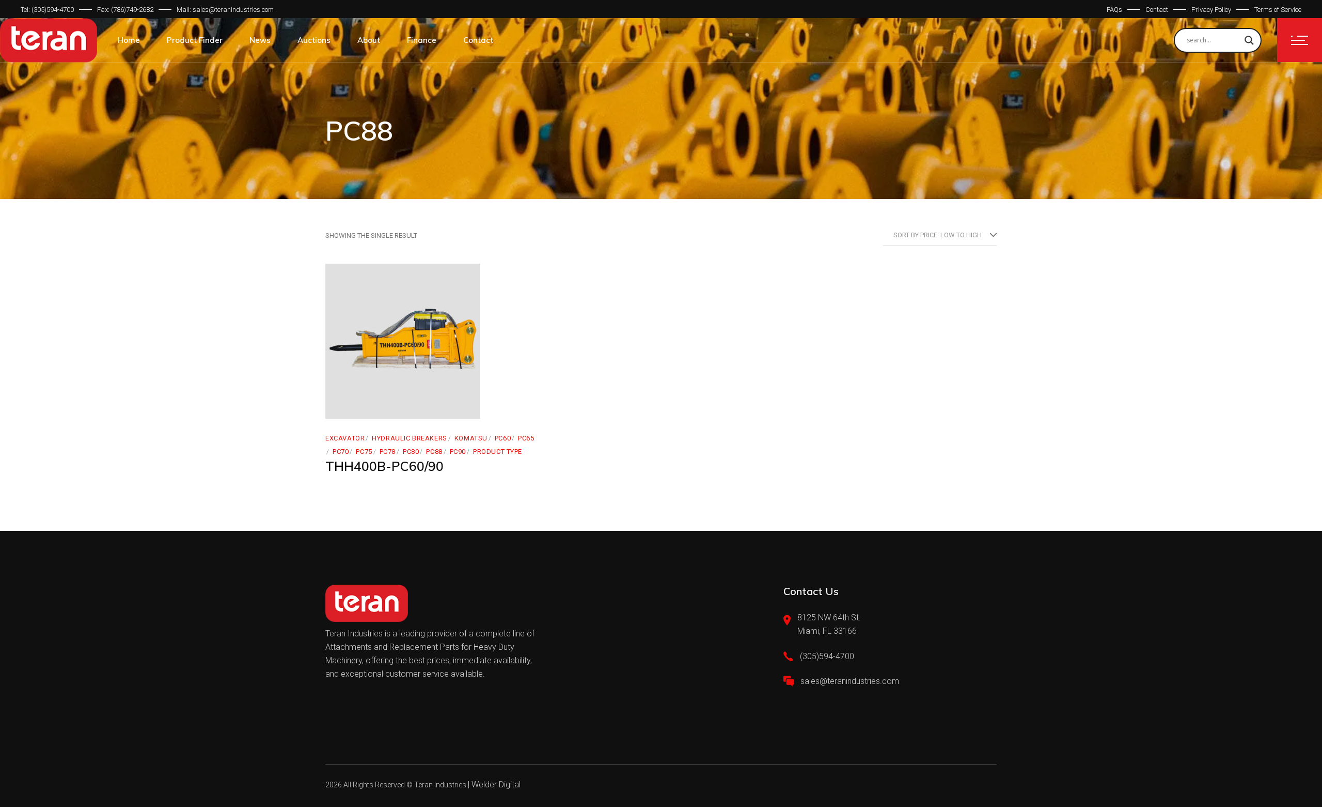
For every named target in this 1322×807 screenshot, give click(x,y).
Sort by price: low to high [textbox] (937, 235)
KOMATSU (470, 438)
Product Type (497, 451)
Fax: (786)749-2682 (125, 9)
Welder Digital (496, 784)
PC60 (503, 438)
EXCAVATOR (345, 438)
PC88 (434, 451)
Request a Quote (378, 408)
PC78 (388, 451)
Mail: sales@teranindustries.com (225, 9)
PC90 (458, 451)
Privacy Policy (1211, 9)
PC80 (411, 451)
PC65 (526, 438)
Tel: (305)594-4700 (47, 9)
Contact (1156, 9)
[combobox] (940, 235)
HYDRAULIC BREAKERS (409, 438)
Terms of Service (1277, 9)
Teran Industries (440, 785)
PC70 (341, 451)
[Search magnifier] (1249, 40)
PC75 (364, 451)
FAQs (1114, 9)
